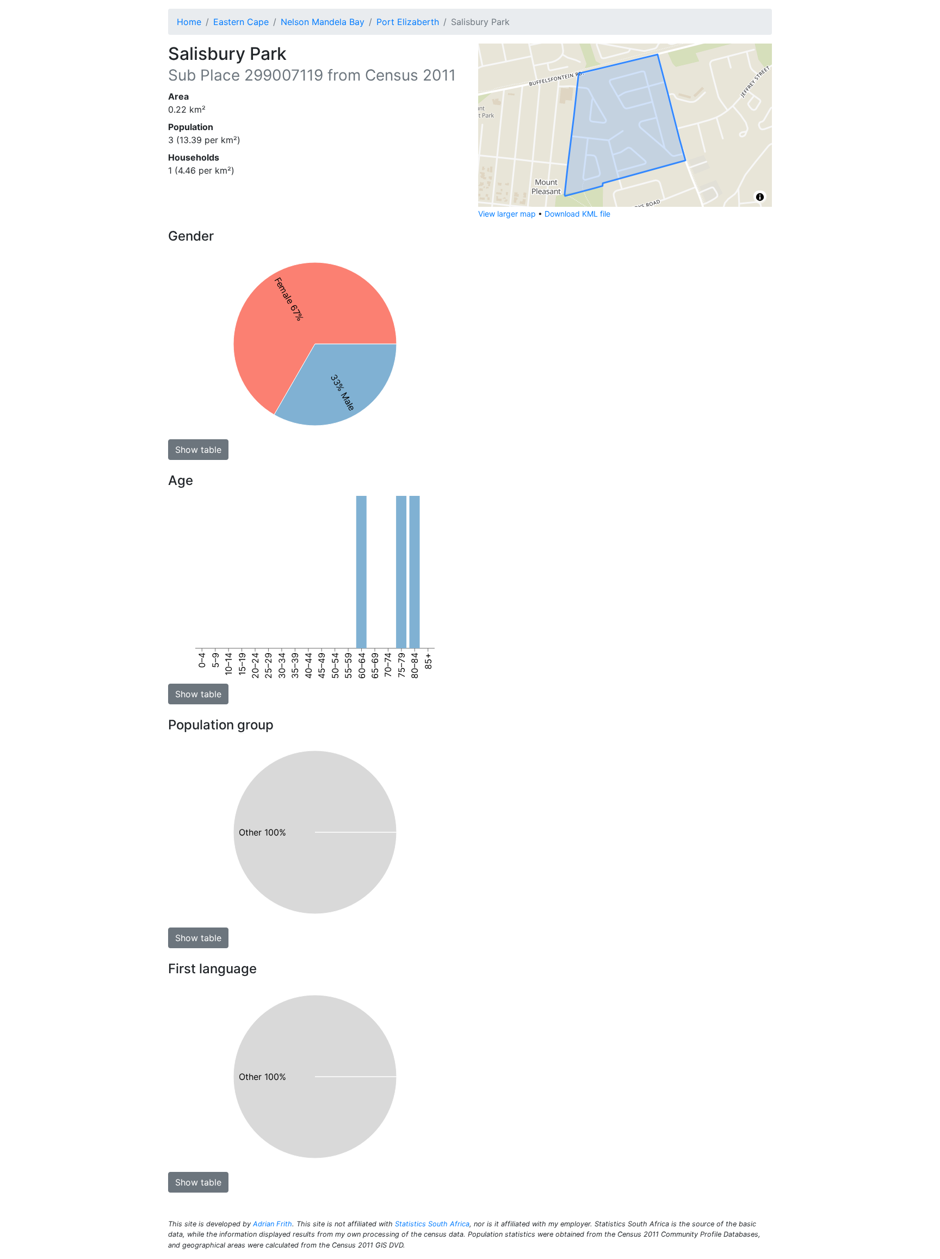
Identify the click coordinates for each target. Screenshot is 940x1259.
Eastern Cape (241, 21)
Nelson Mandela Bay (322, 21)
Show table (198, 449)
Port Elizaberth (407, 21)
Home (189, 21)
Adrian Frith (272, 1224)
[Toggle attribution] (759, 197)
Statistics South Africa (432, 1224)
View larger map (507, 213)
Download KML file (577, 213)
